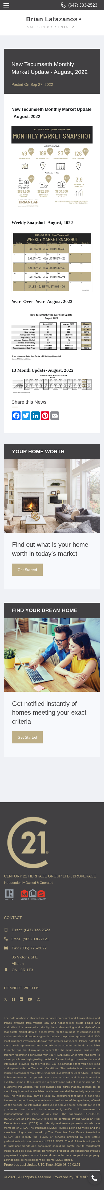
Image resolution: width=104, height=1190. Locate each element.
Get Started (27, 570)
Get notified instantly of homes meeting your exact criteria (49, 712)
